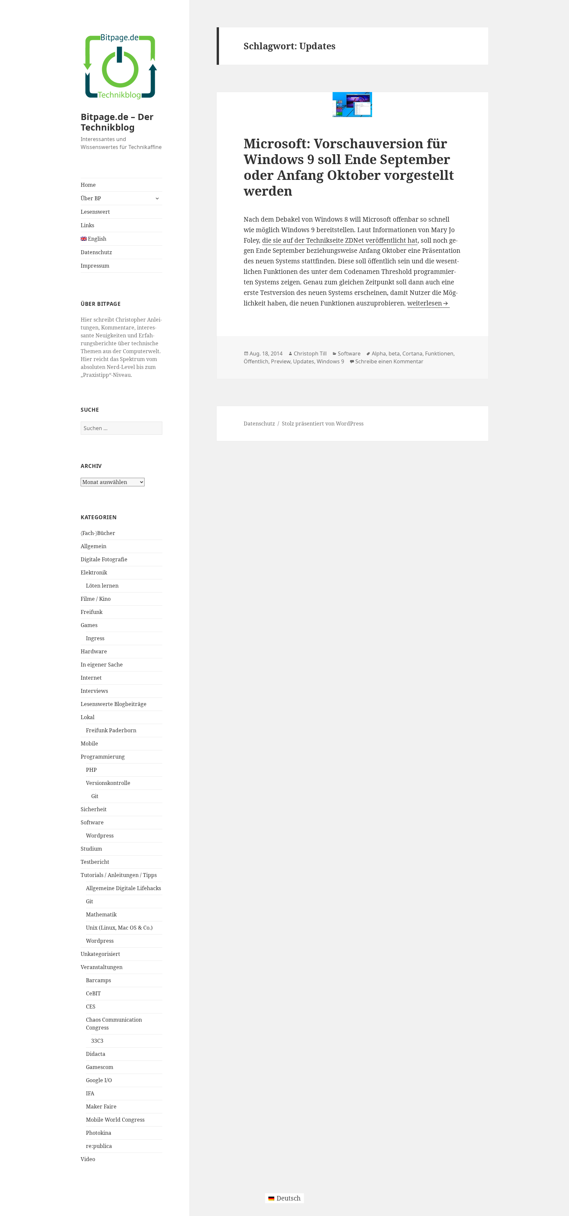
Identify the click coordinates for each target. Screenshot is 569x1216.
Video (88, 1159)
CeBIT (93, 993)
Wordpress (100, 835)
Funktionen (439, 353)
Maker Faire (101, 1106)
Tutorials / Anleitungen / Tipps (119, 875)
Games (89, 625)
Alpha (379, 353)
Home (88, 184)
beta (394, 353)
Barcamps (98, 980)
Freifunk (91, 612)
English (96, 238)
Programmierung (103, 756)
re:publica (99, 1146)
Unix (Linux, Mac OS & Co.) (119, 927)
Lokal (88, 717)
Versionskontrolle (108, 783)
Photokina (98, 1132)
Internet (91, 677)
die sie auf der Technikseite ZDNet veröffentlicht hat (340, 240)
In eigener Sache (102, 664)
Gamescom (99, 1067)
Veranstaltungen (101, 967)
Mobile (89, 743)
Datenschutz (96, 252)
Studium (91, 848)
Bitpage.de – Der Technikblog (117, 121)
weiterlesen (428, 303)
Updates (303, 361)
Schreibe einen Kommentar (389, 361)
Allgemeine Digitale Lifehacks (123, 888)
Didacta (95, 1054)
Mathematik (101, 914)
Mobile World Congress (115, 1119)
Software (92, 822)
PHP (91, 769)
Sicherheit (94, 809)
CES (90, 1006)
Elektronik (94, 572)
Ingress (95, 638)
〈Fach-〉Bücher (98, 533)
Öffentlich (256, 361)
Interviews (94, 690)
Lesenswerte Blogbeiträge (114, 704)
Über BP (91, 198)
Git (94, 796)
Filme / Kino (96, 598)
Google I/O (99, 1080)
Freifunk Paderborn (111, 730)
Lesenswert (95, 211)
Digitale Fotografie (104, 559)
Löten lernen (102, 585)
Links (87, 225)
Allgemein (93, 546)
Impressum (95, 265)
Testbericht (95, 861)
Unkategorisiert (100, 954)
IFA (90, 1093)
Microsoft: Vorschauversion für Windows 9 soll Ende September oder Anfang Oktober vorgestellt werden (349, 166)
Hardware (94, 651)
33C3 (97, 1040)
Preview (280, 361)
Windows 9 (330, 361)
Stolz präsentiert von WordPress (323, 423)
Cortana (412, 353)
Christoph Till (310, 353)
